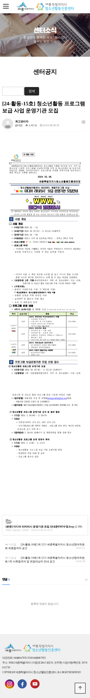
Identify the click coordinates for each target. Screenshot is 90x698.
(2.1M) (44, 526)
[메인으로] (45, 6)
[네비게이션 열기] (6, 6)
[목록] (83, 122)
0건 (20, 125)
